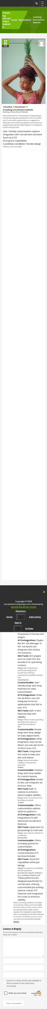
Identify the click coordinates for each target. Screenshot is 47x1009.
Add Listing (35, 617)
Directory (21, 611)
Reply (16, 921)
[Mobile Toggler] (21, 617)
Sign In (17, 622)
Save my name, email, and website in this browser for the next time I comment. (24, 983)
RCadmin (8, 107)
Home (14, 20)
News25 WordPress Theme (23, 607)
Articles (29, 628)
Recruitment (25, 20)
